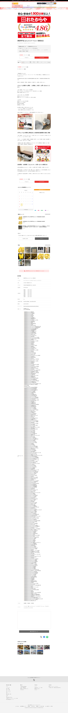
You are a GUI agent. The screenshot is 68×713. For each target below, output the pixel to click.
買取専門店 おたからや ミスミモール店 (30, 518)
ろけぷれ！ (35, 689)
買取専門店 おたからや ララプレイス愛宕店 (30, 511)
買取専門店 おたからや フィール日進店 (30, 532)
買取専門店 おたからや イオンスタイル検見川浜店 (31, 569)
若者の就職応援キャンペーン (10, 699)
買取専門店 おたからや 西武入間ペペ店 (30, 600)
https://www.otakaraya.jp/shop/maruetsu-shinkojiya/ (31, 306)
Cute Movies (22, 689)
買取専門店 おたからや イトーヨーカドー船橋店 (31, 421)
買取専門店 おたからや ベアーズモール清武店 (31, 495)
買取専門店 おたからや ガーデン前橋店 (30, 494)
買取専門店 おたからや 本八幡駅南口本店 (30, 331)
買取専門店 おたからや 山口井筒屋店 (29, 432)
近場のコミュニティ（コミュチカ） (53, 686)
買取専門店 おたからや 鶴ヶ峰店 (29, 315)
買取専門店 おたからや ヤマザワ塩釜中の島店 (31, 597)
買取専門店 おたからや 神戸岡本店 (29, 401)
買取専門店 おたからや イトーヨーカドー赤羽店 (31, 423)
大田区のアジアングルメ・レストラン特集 (12, 698)
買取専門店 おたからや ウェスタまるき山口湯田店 (31, 589)
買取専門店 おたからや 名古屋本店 (29, 460)
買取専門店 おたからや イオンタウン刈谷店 (30, 442)
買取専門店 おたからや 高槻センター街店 (30, 512)
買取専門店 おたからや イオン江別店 (29, 541)
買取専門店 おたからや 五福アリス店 (29, 504)
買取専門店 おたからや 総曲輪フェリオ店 (30, 419)
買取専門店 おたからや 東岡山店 (29, 591)
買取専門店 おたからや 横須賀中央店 (29, 321)
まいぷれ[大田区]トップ (9, 8)
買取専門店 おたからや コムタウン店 (29, 429)
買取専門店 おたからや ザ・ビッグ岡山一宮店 (31, 472)
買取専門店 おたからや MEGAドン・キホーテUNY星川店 (32, 570)
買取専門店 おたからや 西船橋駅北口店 (30, 377)
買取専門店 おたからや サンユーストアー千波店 (31, 583)
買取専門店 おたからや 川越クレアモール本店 (31, 370)
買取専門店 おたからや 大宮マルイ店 (29, 474)
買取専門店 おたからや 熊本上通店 (29, 553)
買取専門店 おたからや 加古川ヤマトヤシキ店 (31, 415)
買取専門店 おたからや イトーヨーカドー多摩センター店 (32, 383)
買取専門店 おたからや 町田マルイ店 (29, 500)
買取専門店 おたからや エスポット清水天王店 (31, 530)
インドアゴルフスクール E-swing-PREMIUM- (30, 387)
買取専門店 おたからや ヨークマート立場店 (30, 548)
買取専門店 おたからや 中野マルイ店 (29, 354)
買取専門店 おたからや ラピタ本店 (29, 522)
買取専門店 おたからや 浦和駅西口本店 (30, 403)
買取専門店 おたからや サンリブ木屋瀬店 (30, 574)
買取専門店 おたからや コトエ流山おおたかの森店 (31, 364)
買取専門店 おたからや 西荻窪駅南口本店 (30, 406)
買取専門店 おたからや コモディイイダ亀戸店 (31, 498)
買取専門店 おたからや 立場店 (28, 316)
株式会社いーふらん (27, 386)
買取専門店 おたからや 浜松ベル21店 (29, 431)
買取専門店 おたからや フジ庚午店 (29, 464)
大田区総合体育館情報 (23, 686)
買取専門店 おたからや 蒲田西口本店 (29, 376)
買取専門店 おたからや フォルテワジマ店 (30, 453)
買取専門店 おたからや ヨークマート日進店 (30, 559)
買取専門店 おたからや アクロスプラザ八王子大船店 (32, 535)
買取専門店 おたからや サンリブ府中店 (30, 490)
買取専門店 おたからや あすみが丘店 (29, 584)
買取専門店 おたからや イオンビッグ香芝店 (30, 345)
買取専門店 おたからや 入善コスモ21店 (30, 482)
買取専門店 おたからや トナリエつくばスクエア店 (31, 459)
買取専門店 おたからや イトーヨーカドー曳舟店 (31, 420)
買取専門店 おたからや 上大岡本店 (29, 313)
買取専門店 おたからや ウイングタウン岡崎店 (31, 461)
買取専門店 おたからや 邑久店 (28, 590)
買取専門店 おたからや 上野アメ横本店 (30, 357)
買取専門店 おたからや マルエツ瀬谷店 (30, 390)
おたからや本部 (26, 385)
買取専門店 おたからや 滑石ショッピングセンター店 (32, 435)
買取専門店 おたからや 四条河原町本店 (30, 373)
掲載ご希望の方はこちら (34, 631)
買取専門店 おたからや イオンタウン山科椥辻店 (31, 558)
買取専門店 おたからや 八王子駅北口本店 (30, 382)
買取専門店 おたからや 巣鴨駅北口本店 (30, 367)
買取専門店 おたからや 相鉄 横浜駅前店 (30, 323)
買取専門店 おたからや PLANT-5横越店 (30, 588)
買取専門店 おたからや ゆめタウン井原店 (30, 503)
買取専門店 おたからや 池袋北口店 (29, 312)
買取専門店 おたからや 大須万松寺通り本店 (30, 395)
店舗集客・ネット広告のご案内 (57, 8)
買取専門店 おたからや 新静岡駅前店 (29, 545)
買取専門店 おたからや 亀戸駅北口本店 (30, 414)
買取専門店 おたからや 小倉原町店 (29, 412)
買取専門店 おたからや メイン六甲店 (29, 445)
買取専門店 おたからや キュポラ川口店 (30, 352)
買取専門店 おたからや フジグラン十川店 (30, 348)
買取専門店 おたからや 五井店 (28, 324)
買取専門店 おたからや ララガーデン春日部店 (31, 561)
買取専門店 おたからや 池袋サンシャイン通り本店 (31, 372)
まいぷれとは (17, 706)
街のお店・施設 (17, 5)
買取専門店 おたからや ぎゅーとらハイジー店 (31, 489)
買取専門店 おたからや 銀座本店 (29, 350)
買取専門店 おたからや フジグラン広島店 (30, 466)
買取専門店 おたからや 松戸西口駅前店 (30, 332)
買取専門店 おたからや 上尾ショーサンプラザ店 (31, 375)
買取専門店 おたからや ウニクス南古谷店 (30, 470)
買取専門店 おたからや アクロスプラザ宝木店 (31, 573)
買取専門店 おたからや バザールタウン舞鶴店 (31, 525)
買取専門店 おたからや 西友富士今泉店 (30, 411)
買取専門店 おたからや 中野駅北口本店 (30, 392)
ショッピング (19, 8)
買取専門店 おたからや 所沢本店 (29, 363)
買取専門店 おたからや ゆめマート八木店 (30, 508)
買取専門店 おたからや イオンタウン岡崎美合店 (31, 328)
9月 (25, 209)
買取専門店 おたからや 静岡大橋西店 (29, 347)
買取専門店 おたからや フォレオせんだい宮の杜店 (31, 483)
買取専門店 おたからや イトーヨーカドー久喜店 (31, 340)
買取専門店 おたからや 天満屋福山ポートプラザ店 (31, 551)
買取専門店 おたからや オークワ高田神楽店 (30, 519)
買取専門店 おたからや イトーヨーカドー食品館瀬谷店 (32, 528)
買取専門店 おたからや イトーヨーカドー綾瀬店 (31, 360)
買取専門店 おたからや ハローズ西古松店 (30, 531)
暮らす (28, 5)
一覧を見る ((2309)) (47, 214)
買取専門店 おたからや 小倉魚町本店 (29, 374)
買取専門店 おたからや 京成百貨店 (29, 578)
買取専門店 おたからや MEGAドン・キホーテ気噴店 (32, 550)
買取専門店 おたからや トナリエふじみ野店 (30, 502)
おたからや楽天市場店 (27, 309)
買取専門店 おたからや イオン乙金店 (29, 539)
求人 (6, 696)
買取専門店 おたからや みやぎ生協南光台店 (30, 485)
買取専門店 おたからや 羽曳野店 (29, 582)
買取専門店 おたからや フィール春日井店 (30, 413)
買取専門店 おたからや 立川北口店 (29, 342)
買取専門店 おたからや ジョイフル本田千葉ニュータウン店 (32, 509)
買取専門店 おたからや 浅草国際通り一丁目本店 (31, 371)
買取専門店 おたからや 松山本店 (29, 479)
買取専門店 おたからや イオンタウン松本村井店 (31, 397)
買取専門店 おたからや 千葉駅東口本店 (30, 381)
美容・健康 (7, 688)
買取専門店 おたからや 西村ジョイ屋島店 (30, 529)
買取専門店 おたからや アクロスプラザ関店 (30, 521)
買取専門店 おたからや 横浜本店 (29, 311)
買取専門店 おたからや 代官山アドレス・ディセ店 (31, 469)
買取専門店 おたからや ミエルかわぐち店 (30, 335)
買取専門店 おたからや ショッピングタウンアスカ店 (32, 463)
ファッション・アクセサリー (42, 606)
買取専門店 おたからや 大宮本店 (29, 393)
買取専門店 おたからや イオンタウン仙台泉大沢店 (31, 514)
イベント (35, 686)
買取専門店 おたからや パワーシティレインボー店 (31, 337)
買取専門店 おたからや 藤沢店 (28, 322)
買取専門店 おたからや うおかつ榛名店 (30, 505)
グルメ (7, 686)
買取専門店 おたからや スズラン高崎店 (30, 568)
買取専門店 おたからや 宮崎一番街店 (29, 451)
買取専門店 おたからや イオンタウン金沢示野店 (31, 471)
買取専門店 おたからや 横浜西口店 (29, 361)
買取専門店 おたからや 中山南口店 (29, 317)
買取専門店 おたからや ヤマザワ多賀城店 (30, 562)
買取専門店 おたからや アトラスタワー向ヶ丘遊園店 (32, 338)
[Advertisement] (34, 666)
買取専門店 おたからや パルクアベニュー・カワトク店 (32, 554)
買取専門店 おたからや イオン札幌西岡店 (30, 543)
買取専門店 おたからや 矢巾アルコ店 (29, 524)
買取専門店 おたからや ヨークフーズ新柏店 (30, 560)
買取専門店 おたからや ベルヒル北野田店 (30, 450)
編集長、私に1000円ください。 (24, 688)
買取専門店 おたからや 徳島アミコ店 (29, 416)
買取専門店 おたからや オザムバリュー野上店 (31, 565)
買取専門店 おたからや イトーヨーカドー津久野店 (31, 380)
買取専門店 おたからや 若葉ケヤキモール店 (30, 454)
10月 (27, 209)
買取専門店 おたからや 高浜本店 (29, 549)
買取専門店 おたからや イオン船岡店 (29, 391)
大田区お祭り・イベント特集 (38, 687)
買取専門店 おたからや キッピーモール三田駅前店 (31, 404)
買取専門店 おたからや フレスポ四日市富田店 (31, 533)
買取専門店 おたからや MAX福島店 (29, 444)
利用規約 (29, 706)
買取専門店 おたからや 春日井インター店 (30, 593)
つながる (50, 5)
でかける (39, 5)
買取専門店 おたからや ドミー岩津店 (29, 534)
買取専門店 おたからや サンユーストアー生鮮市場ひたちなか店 (33, 598)
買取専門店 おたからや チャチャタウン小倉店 (31, 425)
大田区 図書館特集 (23, 687)
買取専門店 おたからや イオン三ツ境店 (30, 353)
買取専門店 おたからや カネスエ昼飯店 (30, 439)
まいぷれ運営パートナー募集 (48, 706)
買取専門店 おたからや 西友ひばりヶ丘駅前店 (31, 384)
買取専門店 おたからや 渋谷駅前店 (29, 579)
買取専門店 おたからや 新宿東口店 (29, 344)
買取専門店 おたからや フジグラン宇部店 (30, 441)
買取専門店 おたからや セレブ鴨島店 (29, 493)
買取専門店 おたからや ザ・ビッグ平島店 (30, 473)
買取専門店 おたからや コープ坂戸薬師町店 (30, 486)
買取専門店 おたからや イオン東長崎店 (30, 540)
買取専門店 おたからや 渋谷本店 (29, 351)
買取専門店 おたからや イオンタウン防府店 (30, 475)
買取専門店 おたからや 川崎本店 (29, 443)
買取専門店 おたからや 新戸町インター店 (30, 580)
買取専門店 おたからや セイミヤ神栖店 (30, 499)
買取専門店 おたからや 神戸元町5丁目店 (30, 400)
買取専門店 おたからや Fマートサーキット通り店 (31, 480)
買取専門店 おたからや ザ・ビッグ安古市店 (30, 571)
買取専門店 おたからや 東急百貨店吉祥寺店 (30, 581)
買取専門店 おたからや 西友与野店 (29, 336)
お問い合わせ (33, 706)
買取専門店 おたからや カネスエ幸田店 (30, 465)
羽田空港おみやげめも (9, 697)
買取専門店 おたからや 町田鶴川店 (29, 362)
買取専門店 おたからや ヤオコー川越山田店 (30, 544)
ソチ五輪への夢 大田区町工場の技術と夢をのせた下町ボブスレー (55, 687)
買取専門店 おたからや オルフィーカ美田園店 (31, 523)
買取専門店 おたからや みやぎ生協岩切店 (30, 484)
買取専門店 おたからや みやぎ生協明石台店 (30, 515)
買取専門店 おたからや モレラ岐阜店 (29, 430)
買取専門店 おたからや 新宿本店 (29, 343)
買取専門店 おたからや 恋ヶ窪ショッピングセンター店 (32, 492)
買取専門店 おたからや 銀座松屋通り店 (30, 318)
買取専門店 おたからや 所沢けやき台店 (30, 325)
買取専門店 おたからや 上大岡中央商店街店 (30, 456)
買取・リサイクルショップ (29, 606)
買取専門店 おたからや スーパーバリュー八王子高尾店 (32, 520)
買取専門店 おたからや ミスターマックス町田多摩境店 (32, 327)
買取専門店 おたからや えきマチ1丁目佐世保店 (31, 572)
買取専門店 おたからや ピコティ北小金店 (30, 396)
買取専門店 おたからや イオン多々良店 (30, 449)
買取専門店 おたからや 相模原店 (29, 346)
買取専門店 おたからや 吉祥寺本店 (29, 365)
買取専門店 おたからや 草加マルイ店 (29, 491)
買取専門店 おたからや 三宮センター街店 (30, 333)
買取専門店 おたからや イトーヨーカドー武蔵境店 (31, 366)
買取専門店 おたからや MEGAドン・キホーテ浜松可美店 (32, 592)
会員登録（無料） (25, 238)
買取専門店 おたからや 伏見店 (28, 587)
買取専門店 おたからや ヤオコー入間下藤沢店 (31, 446)
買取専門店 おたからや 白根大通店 (29, 555)
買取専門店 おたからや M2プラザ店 (29, 436)
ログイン (44, 3)
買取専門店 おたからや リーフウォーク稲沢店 (31, 599)
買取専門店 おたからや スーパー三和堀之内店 (31, 481)
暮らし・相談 (8, 689)
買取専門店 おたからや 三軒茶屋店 (29, 330)
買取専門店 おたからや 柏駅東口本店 (29, 434)
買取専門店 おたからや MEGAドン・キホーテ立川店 (32, 552)
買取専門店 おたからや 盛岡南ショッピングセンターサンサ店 (33, 455)
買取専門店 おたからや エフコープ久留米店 (30, 564)
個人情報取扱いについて (23, 706)
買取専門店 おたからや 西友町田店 (29, 422)
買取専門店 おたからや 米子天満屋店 (29, 424)
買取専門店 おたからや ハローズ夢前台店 (30, 513)
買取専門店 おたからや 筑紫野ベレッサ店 (30, 563)
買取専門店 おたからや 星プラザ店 (29, 410)
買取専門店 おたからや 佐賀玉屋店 (29, 501)
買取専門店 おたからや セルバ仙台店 (29, 440)
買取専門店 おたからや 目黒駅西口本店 (30, 405)
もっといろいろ (28, 607)
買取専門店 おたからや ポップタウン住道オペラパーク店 (32, 452)
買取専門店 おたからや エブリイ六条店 (30, 538)
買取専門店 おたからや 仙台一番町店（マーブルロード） (32, 542)
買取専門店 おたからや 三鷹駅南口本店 (30, 402)
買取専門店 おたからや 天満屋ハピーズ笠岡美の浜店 (32, 594)
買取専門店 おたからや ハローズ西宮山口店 (30, 433)
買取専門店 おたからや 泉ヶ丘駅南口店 (30, 462)
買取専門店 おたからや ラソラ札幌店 (29, 426)
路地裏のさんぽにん (37, 688)
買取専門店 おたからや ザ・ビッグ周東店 (30, 510)
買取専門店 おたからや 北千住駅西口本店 (30, 394)
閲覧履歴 (40, 3)
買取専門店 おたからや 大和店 (28, 314)
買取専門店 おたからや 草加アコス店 (29, 334)
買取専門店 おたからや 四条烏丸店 (29, 356)
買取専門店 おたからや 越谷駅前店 (29, 341)
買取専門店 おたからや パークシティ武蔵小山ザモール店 (32, 326)
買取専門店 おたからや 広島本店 (29, 476)
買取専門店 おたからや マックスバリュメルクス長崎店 (32, 355)
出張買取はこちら (26, 308)
